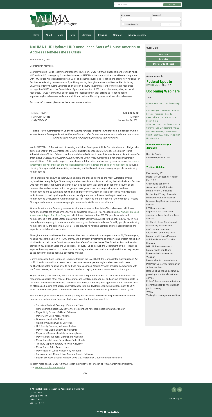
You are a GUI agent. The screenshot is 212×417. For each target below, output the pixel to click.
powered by (98, 412)
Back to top (174, 398)
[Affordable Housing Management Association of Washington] (60, 19)
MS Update (154, 85)
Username (126, 15)
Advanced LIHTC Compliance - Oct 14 (163, 124)
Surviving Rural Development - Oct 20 (162, 128)
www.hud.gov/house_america (50, 367)
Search (172, 5)
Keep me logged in (131, 24)
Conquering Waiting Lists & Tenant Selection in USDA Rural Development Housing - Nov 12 (163, 134)
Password (156, 15)
